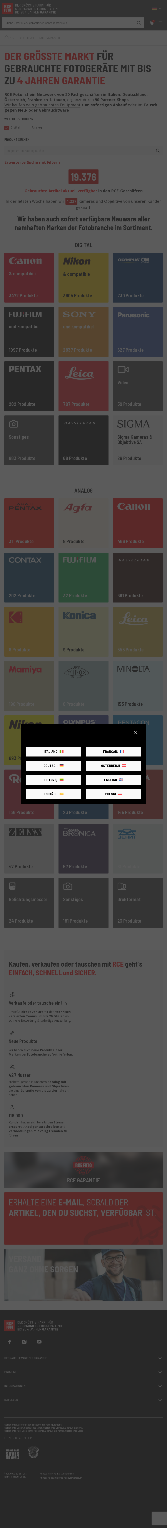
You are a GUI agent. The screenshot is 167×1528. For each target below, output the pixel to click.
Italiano (50, 751)
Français (110, 751)
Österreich (110, 765)
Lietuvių (50, 780)
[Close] (135, 732)
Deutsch (50, 765)
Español (50, 794)
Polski (110, 794)
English (110, 780)
